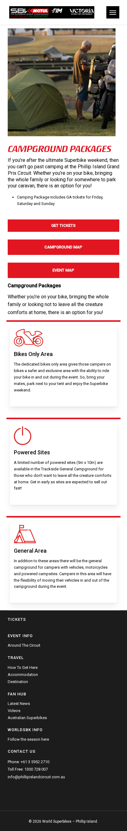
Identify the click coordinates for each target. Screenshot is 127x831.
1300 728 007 (36, 769)
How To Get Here (23, 667)
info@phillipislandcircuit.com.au (36, 777)
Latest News (19, 704)
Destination (18, 681)
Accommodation (23, 674)
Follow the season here (28, 739)
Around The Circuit (24, 645)
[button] (112, 12)
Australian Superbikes (27, 717)
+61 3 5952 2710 (35, 761)
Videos (14, 710)
